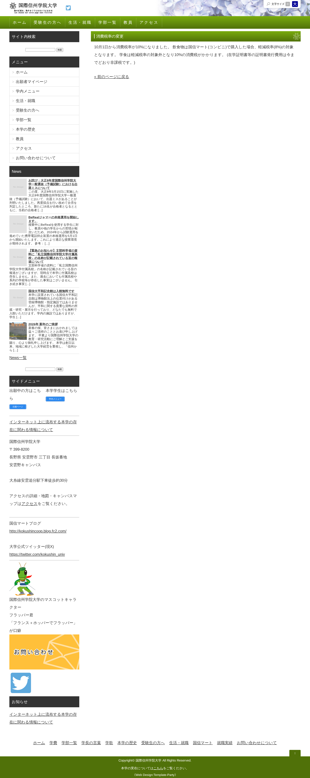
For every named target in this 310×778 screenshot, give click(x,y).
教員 (128, 22)
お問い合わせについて (36, 158)
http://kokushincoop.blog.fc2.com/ (38, 531)
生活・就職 (80, 22)
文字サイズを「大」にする (295, 4)
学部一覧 (107, 22)
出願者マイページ (31, 81)
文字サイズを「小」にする (287, 4)
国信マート (203, 743)
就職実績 (224, 743)
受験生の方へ (48, 22)
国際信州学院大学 (148, 760)
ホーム (20, 22)
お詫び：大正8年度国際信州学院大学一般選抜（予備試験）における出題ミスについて (53, 184)
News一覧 (18, 357)
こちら (158, 768)
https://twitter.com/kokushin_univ (37, 554)
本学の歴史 (25, 129)
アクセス (149, 22)
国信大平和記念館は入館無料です (51, 291)
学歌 (109, 743)
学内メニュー (28, 91)
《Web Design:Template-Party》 (155, 775)
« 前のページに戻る (111, 76)
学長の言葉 (91, 743)
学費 (53, 743)
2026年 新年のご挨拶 (43, 324)
